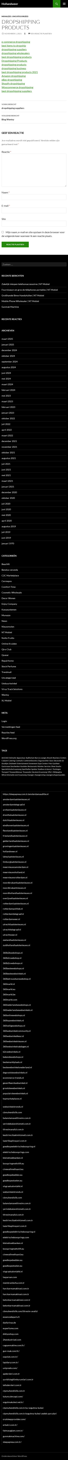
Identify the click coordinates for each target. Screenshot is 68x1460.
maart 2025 (7, 338)
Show (53, 766)
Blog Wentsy (10, 117)
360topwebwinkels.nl (13, 1020)
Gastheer (56, 763)
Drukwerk (13, 763)
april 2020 (7, 520)
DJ (63, 761)
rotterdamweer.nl (11, 919)
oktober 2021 (8, 452)
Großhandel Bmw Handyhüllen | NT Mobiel (23, 295)
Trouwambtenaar (15, 772)
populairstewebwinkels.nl (15, 1093)
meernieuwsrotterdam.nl (15, 877)
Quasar (5, 655)
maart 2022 (7, 435)
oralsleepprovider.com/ (14, 1419)
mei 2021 (6, 475)
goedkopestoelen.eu (12, 1180)
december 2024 (9, 350)
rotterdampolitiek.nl (13, 908)
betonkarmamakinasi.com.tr (16, 1305)
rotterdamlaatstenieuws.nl (16, 903)
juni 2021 (6, 469)
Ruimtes (40, 766)
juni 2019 (6, 537)
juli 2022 (6, 424)
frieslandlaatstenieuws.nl (15, 835)
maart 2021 (7, 481)
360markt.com (10, 999)
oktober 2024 (8, 356)
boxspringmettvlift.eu (13, 1163)
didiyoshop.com (11, 1334)
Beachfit (6, 564)
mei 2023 (6, 395)
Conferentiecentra (30, 761)
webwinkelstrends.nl (13, 1106)
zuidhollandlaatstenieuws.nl (16, 945)
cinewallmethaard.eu (13, 1169)
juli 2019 (6, 532)
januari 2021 (8, 486)
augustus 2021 (9, 458)
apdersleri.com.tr (11, 1373)
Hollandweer (10, 4)
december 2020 (9, 492)
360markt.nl (9, 984)
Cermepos (7, 581)
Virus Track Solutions (12, 689)
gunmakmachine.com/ (14, 1436)
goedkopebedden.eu (12, 1174)
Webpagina (57, 772)
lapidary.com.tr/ (11, 1362)
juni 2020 (6, 509)
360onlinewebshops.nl (14, 1015)
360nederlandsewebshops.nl (17, 1004)
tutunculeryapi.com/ (13, 1396)
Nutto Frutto (8, 638)
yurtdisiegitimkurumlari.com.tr (18, 1379)
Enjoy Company (9, 604)
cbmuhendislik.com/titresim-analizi (20, 1311)
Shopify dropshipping (13, 83)
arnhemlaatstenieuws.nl (14, 809)
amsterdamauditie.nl (38, 794)
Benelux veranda (10, 569)
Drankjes (5, 763)
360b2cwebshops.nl (12, 963)
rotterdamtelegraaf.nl (13, 914)
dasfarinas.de (9, 1322)
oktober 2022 (8, 418)
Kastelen (23, 766)
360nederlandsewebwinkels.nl (18, 1010)
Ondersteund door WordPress (14, 1456)
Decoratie (57, 761)
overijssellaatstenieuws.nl (15, 898)
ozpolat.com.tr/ (10, 1356)
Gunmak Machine (10, 306)
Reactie (6, 151)
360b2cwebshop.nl (12, 958)
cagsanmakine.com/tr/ (14, 1345)
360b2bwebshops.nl (13, 952)
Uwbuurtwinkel (9, 683)
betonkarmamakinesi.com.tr (16, 1300)
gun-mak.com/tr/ (11, 1351)
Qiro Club (6, 649)
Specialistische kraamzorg (12, 769)
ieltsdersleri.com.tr (12, 1385)
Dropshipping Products (14, 60)
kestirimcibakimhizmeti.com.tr (18, 1135)
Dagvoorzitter (43, 761)
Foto (50, 763)
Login (4, 721)
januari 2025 (8, 344)
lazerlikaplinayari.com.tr (15, 1140)
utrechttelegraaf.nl (12, 929)
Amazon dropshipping (14, 75)
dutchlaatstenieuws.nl (13, 820)
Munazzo (6, 16)
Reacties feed (8, 732)
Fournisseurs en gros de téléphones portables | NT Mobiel (30, 289)
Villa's (50, 772)
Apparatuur (21, 758)
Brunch (50, 758)
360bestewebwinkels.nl (14, 973)
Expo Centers (43, 763)
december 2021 (9, 441)
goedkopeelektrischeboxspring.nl (19, 1146)
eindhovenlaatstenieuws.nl (16, 825)
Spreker (34, 769)
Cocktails (19, 761)
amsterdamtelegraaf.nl (14, 804)
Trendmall (7, 672)
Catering (11, 761)
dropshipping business (14, 68)
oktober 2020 (8, 498)
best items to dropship (14, 45)
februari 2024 (8, 390)
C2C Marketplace (10, 575)
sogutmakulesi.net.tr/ (13, 1402)
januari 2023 (8, 412)
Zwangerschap (40, 775)
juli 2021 (6, 464)
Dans (51, 761)
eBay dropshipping (12, 79)
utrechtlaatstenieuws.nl (14, 924)
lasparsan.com (10, 1277)
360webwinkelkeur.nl (13, 1036)
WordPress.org (9, 738)
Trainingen (57, 769)
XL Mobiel (7, 700)
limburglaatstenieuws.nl (14, 861)
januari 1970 (8, 543)
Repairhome (8, 660)
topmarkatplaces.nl (12, 1098)
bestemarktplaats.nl (12, 1062)
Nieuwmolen (8, 626)
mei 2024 (6, 378)
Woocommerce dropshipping (17, 87)
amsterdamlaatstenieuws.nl (16, 799)
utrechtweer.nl (10, 934)
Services (47, 766)
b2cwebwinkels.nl (11, 1051)
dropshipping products (14, 64)
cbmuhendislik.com (12, 1112)
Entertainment (22, 763)
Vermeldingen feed (11, 727)
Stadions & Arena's (45, 769)
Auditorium (30, 758)
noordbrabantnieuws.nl (14, 888)
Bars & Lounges (41, 758)
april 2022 (7, 429)
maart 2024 (7, 384)
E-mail (6, 205)
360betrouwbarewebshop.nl (17, 978)
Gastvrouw (6, 766)
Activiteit (5, 758)
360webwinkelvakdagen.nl (16, 1046)
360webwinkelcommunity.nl (17, 1031)
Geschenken (15, 766)
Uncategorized (20, 16)
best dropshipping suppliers (17, 91)
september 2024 (10, 361)
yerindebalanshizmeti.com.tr (17, 1123)
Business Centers (59, 758)
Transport (5, 772)
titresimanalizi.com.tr (13, 1129)
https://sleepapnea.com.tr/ (15, 794)
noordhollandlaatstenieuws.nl (17, 893)
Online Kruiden (9, 643)
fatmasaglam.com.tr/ (13, 1430)
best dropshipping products (17, 56)
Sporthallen (26, 769)
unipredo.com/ (10, 1368)
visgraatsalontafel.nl (13, 1186)
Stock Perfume (9, 666)
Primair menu (64, 4)
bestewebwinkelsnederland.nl (17, 1067)
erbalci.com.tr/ (10, 1425)
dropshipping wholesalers (16, 53)
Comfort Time (8, 586)
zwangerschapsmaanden (55, 775)
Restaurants (32, 766)
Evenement (33, 763)
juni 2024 (6, 373)
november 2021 (9, 446)
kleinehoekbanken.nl (13, 1157)
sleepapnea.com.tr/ (12, 1442)
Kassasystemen (9, 609)
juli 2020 (6, 503)
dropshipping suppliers (14, 49)
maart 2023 (7, 401)
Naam (5, 192)
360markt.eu (9, 989)
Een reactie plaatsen (41, 33)
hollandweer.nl (10, 851)
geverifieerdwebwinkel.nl (15, 1083)
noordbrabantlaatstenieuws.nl (17, 882)
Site (4, 218)
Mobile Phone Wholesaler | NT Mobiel (20, 301)
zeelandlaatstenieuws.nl (14, 940)
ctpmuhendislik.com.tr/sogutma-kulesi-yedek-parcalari (30, 1413)
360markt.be (9, 994)
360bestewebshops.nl (13, 968)
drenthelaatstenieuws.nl (14, 815)
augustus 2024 (9, 367)
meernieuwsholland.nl (14, 872)
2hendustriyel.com (12, 1339)
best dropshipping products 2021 (20, 72)
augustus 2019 (9, 526)
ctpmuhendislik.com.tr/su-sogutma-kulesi (23, 1407)
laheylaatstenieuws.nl (13, 856)
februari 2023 (8, 407)
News (4, 621)
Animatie (12, 758)
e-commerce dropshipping (16, 41)
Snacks (58, 766)
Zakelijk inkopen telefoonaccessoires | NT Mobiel (26, 284)
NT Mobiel (7, 632)
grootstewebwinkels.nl (14, 1088)
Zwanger (30, 775)
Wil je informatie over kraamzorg (14, 775)
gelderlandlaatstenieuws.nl (16, 841)
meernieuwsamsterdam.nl (15, 867)
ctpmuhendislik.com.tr (14, 1390)
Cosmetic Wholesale (12, 592)
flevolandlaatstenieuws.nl (15, 830)
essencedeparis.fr (11, 1317)
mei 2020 (6, 515)
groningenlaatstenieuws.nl (16, 846)
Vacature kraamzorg (39, 772)
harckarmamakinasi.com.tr (16, 1288)
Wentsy (5, 694)
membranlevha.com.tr (14, 1282)
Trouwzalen (27, 772)
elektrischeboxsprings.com (16, 1152)
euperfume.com (10, 1328)
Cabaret (5, 761)
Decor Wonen (8, 598)
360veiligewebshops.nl (14, 1025)
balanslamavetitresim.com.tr (17, 1118)
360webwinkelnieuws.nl (15, 1041)
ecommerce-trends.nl (13, 1077)
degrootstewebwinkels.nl (15, 1072)
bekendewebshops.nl (13, 1057)
